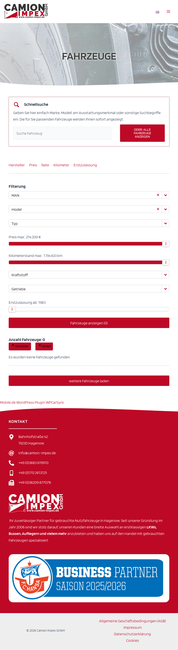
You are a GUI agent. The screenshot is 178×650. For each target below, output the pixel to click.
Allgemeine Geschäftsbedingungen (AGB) (132, 620)
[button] (13, 345)
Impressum (133, 627)
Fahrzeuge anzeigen (89, 322)
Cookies (132, 640)
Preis (33, 164)
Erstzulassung (85, 164)
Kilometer (61, 164)
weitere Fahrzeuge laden (89, 380)
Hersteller (17, 164)
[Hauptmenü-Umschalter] (168, 11)
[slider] (166, 244)
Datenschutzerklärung (132, 633)
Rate (45, 164)
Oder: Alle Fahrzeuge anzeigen (142, 133)
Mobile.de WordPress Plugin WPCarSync (32, 402)
